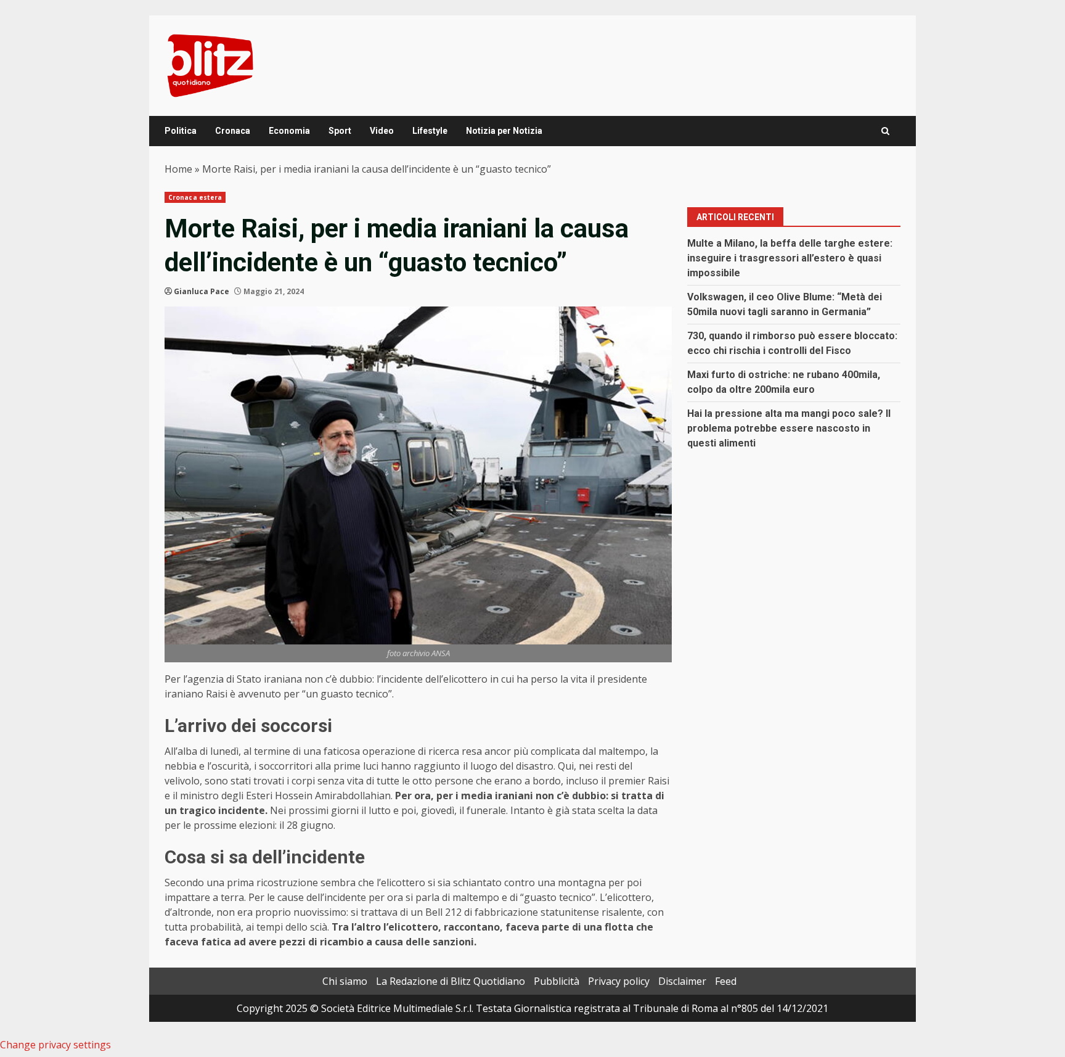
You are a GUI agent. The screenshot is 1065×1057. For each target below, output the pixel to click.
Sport (339, 131)
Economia (289, 131)
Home (178, 169)
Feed (726, 981)
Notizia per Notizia (504, 131)
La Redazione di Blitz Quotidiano (450, 981)
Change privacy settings (55, 1044)
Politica (181, 131)
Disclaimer (682, 981)
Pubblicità (556, 981)
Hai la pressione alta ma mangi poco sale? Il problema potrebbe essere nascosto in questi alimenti (789, 428)
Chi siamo (344, 981)
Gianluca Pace (201, 291)
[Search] (885, 131)
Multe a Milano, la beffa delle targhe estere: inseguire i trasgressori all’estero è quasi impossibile (789, 258)
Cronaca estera (195, 197)
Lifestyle (429, 131)
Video (382, 131)
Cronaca (232, 131)
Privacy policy (619, 981)
